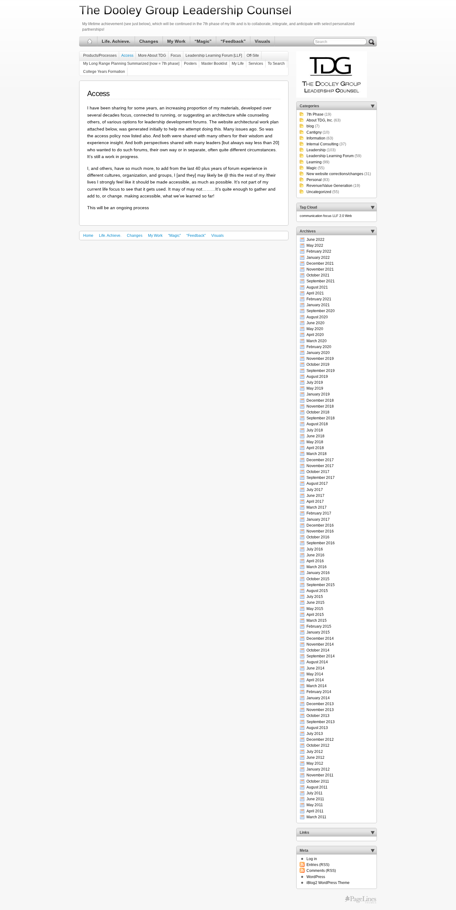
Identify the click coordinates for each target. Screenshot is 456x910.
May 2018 (314, 442)
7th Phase (315, 114)
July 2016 (314, 549)
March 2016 (316, 567)
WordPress (315, 877)
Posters (190, 63)
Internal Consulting (322, 144)
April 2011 (315, 811)
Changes (148, 41)
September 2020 (320, 311)
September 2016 (320, 543)
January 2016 (318, 573)
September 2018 (320, 418)
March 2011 (316, 817)
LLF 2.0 (338, 216)
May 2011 (314, 805)
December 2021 (320, 263)
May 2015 (314, 609)
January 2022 (318, 257)
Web (348, 216)
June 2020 (315, 323)
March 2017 (316, 507)
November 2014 (320, 644)
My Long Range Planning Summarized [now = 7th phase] (131, 63)
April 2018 (315, 448)
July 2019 (314, 382)
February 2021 (318, 299)
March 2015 (316, 620)
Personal (314, 180)
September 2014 (320, 656)
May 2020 (314, 329)
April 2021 (315, 293)
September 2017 (320, 477)
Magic (311, 168)
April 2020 (315, 335)
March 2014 (316, 686)
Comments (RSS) (321, 870)
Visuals (262, 41)
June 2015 (315, 602)
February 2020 (318, 347)
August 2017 (317, 483)
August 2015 (317, 591)
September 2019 (320, 371)
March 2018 (316, 454)
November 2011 (319, 775)
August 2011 (317, 787)
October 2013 (317, 715)
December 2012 (320, 739)
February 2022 (318, 251)
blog (310, 126)
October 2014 (317, 650)
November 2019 (320, 358)
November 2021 (320, 269)
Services (255, 63)
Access (127, 55)
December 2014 (320, 638)
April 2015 (315, 614)
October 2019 (317, 364)
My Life (238, 63)
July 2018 (314, 430)
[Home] (89, 41)
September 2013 (320, 722)
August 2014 (317, 662)
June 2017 (315, 495)
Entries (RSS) (317, 865)
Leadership (316, 150)
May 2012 (314, 763)
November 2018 (320, 406)
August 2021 (317, 287)
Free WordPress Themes (360, 899)
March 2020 (316, 341)
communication (311, 216)
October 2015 (317, 579)
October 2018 (317, 412)
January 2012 (318, 769)
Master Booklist (214, 63)
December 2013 (320, 704)
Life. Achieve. (116, 41)
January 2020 (318, 353)
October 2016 (317, 537)
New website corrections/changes (334, 174)
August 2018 (317, 424)
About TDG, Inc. (319, 120)
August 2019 (317, 376)
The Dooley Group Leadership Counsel (185, 10)
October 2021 (317, 275)
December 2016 (320, 525)
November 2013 (320, 710)
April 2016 (315, 561)
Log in (311, 859)
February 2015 (318, 626)
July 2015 (314, 596)
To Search (276, 63)
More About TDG (152, 55)
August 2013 (317, 728)
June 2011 (315, 799)
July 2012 (314, 751)
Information (315, 138)
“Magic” (203, 41)
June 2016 (315, 555)
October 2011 (317, 781)
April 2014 (315, 680)
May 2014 (314, 674)
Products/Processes (100, 55)
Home (88, 235)
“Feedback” (233, 41)
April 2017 (315, 501)
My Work (176, 41)
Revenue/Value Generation (329, 185)
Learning (314, 162)
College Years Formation (104, 71)
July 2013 (314, 733)
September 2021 (320, 281)
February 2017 (318, 513)
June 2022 (315, 239)
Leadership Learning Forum (330, 156)
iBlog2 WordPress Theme (328, 883)
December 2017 (320, 460)
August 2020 (317, 317)
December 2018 (320, 400)
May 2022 (314, 245)
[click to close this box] (372, 106)
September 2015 (320, 585)
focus (327, 216)
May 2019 (314, 388)
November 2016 (320, 531)
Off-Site (253, 55)
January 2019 (318, 394)
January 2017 (318, 519)
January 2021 (318, 305)
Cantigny (314, 132)
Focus (176, 55)
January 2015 (318, 632)
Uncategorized (318, 192)
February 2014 (318, 692)
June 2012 (315, 757)
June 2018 (315, 436)
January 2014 (318, 698)
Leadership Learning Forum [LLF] (214, 55)
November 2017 (320, 466)
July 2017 (314, 490)
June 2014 (315, 668)
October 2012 (317, 745)
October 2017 (317, 472)
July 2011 (314, 793)
